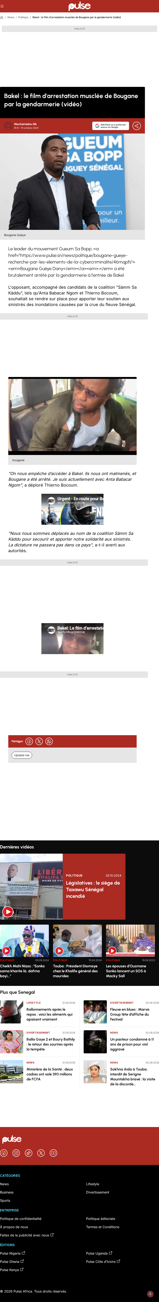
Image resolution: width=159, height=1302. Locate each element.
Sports (5, 1200)
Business (6, 1192)
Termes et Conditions (102, 1227)
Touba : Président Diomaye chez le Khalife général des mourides (75, 971)
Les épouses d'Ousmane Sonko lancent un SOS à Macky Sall (126, 971)
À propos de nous (14, 1227)
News (10, 17)
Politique (23, 17)
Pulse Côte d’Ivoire (101, 1261)
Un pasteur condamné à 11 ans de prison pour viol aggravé (132, 1044)
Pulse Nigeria (10, 1253)
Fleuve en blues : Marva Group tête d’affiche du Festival (129, 1014)
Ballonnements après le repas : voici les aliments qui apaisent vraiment (49, 1014)
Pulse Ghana (9, 1261)
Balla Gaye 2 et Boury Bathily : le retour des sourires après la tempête (50, 1044)
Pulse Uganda (97, 1253)
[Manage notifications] (150, 1294)
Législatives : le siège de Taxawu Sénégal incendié (93, 889)
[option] (24, 954)
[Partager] (136, 126)
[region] (79, 953)
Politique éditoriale (100, 1219)
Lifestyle (33, 1002)
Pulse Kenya (9, 1270)
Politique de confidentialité (20, 1219)
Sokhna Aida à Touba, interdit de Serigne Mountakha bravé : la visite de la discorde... (132, 1076)
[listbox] (79, 953)
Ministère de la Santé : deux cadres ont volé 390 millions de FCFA (49, 1074)
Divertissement (38, 1032)
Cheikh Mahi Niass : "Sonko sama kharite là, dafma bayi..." (22, 971)
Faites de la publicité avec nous (24, 1235)
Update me (21, 755)
